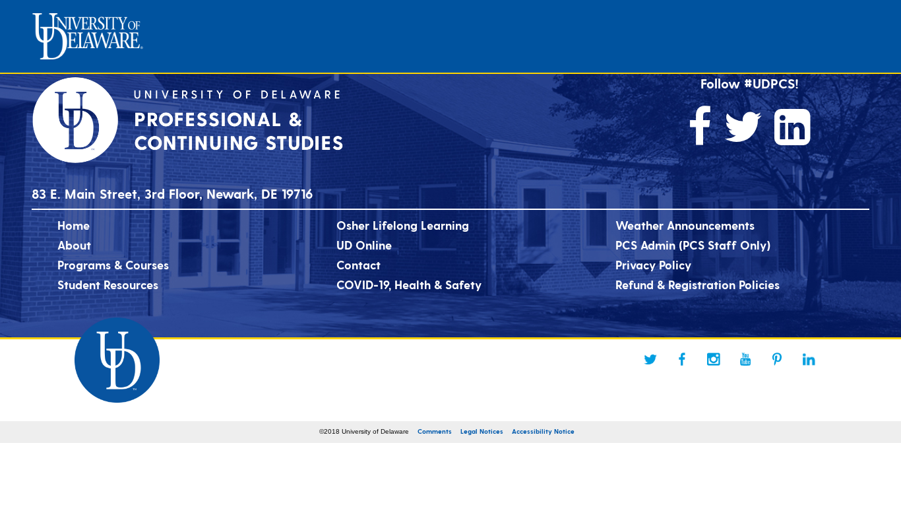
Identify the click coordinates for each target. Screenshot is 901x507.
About (74, 245)
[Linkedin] (808, 359)
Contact (358, 264)
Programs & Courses (113, 264)
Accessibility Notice (543, 431)
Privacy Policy (653, 264)
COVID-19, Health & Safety (409, 284)
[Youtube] (745, 359)
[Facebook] (682, 359)
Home (73, 225)
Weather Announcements (685, 225)
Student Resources (107, 284)
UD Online (364, 245)
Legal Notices (481, 431)
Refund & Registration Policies (697, 284)
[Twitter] (650, 359)
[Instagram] (713, 359)
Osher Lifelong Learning (402, 225)
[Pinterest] (777, 359)
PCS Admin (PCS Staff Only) (692, 245)
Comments (435, 431)
